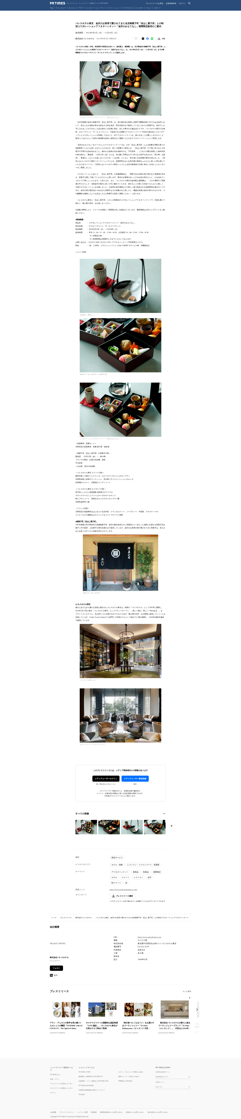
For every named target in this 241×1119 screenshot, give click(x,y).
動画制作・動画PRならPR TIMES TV (91, 1076)
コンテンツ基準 (82, 1112)
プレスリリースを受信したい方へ (61, 1084)
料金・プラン (54, 1079)
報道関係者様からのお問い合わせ (111, 1112)
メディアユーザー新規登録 (135, 779)
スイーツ (125, 877)
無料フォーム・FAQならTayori (128, 1076)
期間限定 (157, 872)
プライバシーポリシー (66, 1112)
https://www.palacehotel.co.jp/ (149, 937)
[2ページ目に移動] (165, 813)
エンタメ (89, 8)
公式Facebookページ (163, 1072)
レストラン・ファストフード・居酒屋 (143, 865)
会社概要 (53, 1112)
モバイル (72, 8)
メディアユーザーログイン (106, 779)
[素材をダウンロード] (159, 39)
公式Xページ (160, 1082)
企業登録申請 (171, 3)
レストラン (138, 877)
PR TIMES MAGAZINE (86, 1085)
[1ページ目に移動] (189, 997)
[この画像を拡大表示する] (86, 827)
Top (51, 8)
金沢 (149, 877)
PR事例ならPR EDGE (125, 1081)
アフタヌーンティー (119, 872)
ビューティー (100, 8)
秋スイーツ (116, 883)
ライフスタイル (128, 8)
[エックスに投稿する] (143, 39)
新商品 (136, 872)
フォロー (56, 968)
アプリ (80, 8)
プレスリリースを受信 (154, 3)
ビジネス (139, 8)
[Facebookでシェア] (147, 39)
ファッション (113, 8)
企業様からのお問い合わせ (135, 1112)
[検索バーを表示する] (189, 3)
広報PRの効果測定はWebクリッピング (92, 1090)
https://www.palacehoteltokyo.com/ (123, 890)
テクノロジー (60, 8)
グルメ (148, 8)
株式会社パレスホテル (83, 918)
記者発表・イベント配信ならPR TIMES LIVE (93, 1081)
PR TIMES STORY (84, 1072)
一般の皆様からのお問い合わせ (157, 1112)
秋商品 (146, 872)
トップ (53, 918)
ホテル (114, 877)
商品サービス (117, 858)
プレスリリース (66, 918)
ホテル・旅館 (117, 865)
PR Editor (82, 1094)
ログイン (182, 3)
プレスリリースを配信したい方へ (61, 1088)
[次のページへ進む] (171, 825)
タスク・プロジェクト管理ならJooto (130, 1072)
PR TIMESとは (55, 1074)
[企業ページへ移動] (58, 944)
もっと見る (187, 991)
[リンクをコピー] (164, 39)
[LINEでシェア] (152, 39)
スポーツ (157, 8)
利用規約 (94, 1112)
